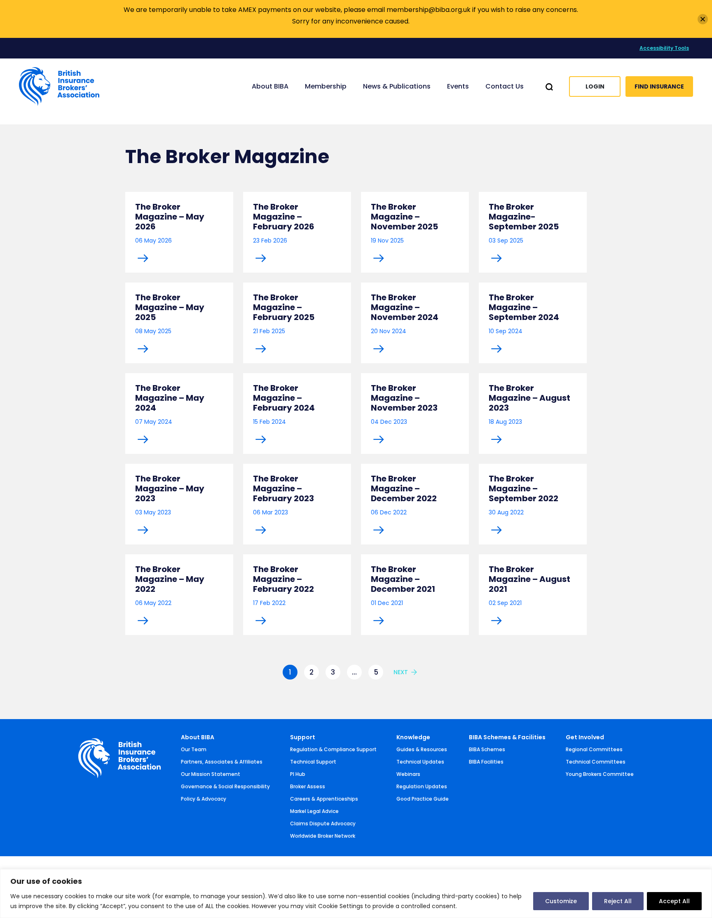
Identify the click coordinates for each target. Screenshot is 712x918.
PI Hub (297, 774)
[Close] (703, 19)
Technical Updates (420, 761)
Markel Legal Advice (314, 811)
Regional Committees (594, 749)
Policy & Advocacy (203, 798)
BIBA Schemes (487, 749)
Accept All (674, 901)
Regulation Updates (421, 786)
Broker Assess (307, 786)
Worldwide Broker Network (322, 835)
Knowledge (413, 737)
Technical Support (313, 761)
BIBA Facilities (486, 761)
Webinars (408, 774)
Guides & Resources (421, 749)
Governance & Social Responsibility (225, 786)
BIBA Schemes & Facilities (507, 737)
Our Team (193, 749)
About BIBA (197, 737)
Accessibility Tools (664, 47)
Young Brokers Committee (600, 774)
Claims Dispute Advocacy (323, 823)
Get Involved (585, 737)
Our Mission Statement (210, 774)
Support (302, 737)
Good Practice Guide (422, 798)
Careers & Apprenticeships (324, 798)
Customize (561, 901)
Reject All (618, 901)
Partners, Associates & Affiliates (221, 761)
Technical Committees (595, 761)
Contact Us (504, 86)
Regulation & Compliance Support (333, 749)
